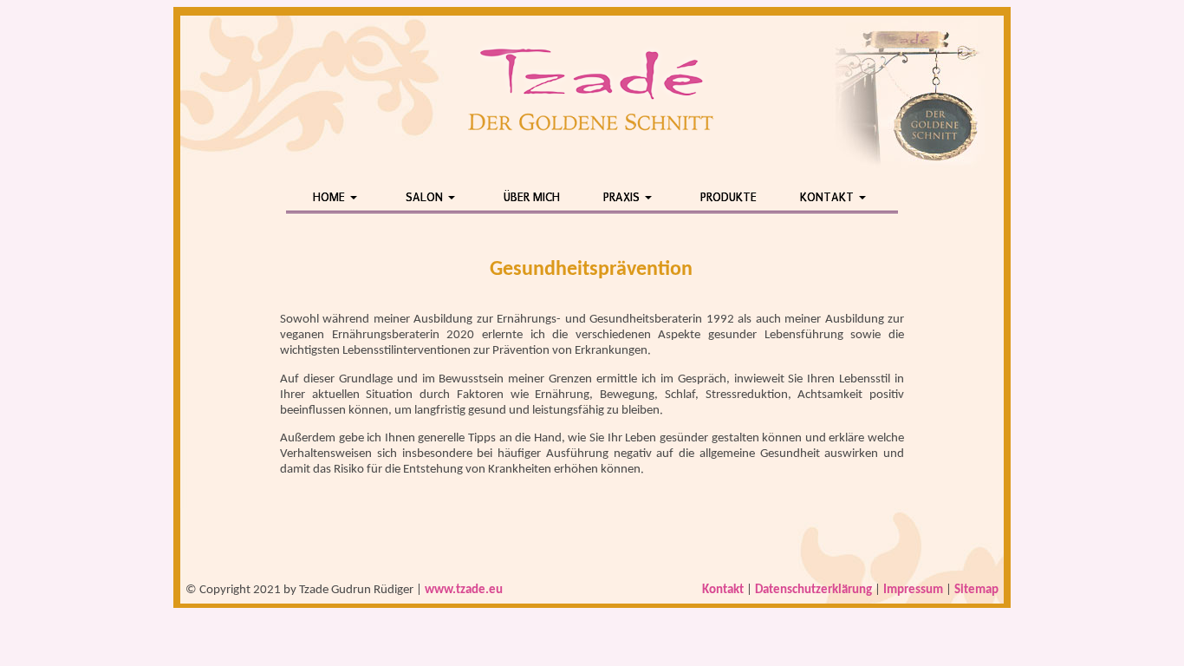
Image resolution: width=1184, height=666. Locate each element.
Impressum (913, 590)
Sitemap (976, 590)
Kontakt (723, 590)
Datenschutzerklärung (813, 590)
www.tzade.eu (464, 590)
